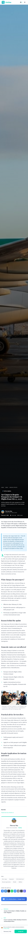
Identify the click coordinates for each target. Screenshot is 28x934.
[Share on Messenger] (15, 891)
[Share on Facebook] (2, 891)
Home (2, 487)
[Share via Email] (18, 891)
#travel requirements (6, 882)
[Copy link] (21, 891)
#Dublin (14, 882)
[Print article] (24, 891)
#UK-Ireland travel (20, 879)
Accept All (20, 931)
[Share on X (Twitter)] (8, 891)
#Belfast (20, 882)
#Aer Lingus (4, 879)
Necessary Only (7, 931)
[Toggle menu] (24, 2)
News (6, 487)
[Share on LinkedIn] (5, 891)
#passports (11, 879)
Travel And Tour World (6, 812)
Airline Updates (13, 487)
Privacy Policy (6, 928)
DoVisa (20, 827)
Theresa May (8, 511)
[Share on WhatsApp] (12, 891)
